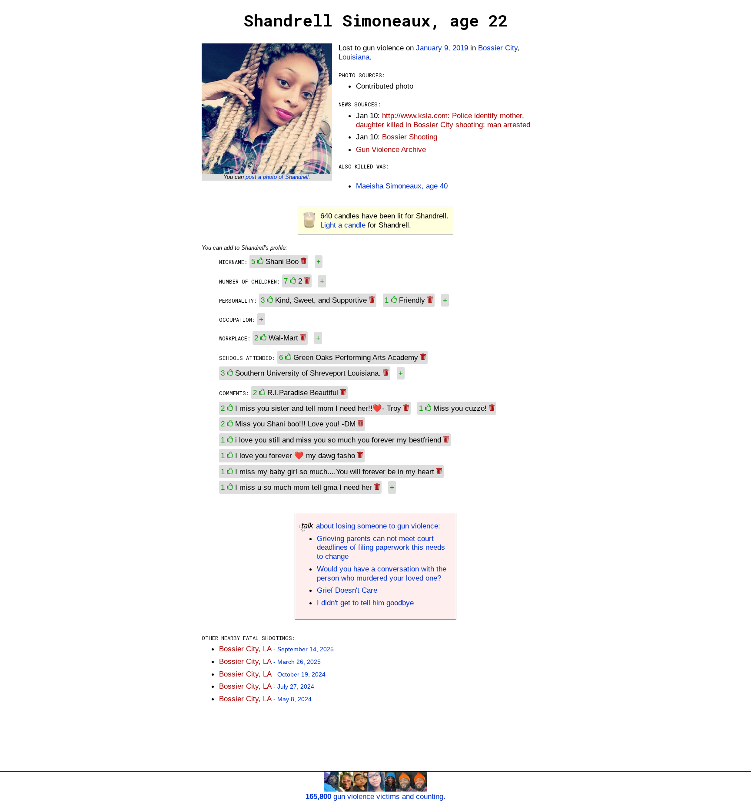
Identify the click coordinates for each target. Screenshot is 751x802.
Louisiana (354, 57)
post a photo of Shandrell (277, 177)
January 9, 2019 (442, 47)
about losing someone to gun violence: (377, 525)
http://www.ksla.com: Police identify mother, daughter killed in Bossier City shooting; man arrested (443, 120)
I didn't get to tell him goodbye (365, 602)
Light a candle (343, 225)
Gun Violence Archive (391, 149)
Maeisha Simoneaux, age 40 (402, 186)
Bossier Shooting (409, 136)
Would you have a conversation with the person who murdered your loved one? (381, 573)
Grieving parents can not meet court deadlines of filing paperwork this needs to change (381, 547)
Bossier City (498, 47)
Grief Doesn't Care (347, 590)
